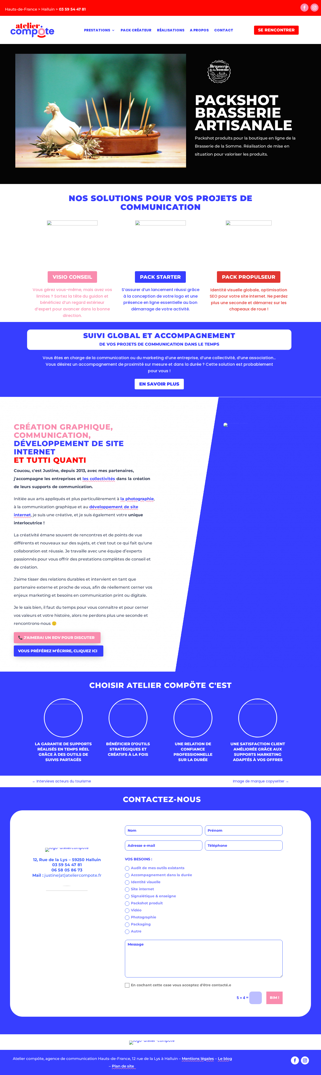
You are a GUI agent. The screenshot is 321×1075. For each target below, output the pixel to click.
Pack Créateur (136, 30)
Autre (136, 931)
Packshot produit (147, 903)
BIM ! (274, 997)
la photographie (137, 498)
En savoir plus (159, 384)
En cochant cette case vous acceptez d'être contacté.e (181, 985)
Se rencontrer (276, 30)
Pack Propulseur (248, 277)
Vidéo (136, 910)
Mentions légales (198, 1058)
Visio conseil (72, 277)
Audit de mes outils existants (157, 868)
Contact (223, 30)
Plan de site (124, 1066)
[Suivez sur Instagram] (314, 8)
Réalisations (170, 30)
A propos (199, 30)
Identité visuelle (145, 882)
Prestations (97, 30)
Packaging (141, 924)
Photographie (143, 917)
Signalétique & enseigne (153, 896)
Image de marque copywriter (261, 781)
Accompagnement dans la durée (161, 875)
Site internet (142, 889)
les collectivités (99, 478)
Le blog (225, 1058)
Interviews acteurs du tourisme (61, 781)
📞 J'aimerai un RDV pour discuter (56, 637)
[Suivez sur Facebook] (304, 8)
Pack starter (160, 277)
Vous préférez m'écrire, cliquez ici (57, 650)
